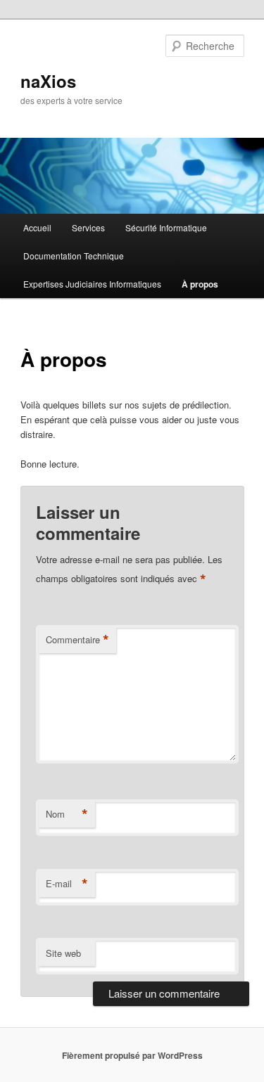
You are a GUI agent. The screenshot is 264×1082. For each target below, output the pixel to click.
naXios (48, 81)
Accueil (37, 227)
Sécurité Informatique (166, 227)
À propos (200, 284)
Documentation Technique (73, 256)
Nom (67, 814)
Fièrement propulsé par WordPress (132, 1055)
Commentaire (77, 640)
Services (88, 227)
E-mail (67, 883)
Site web (63, 953)
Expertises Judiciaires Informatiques (92, 284)
